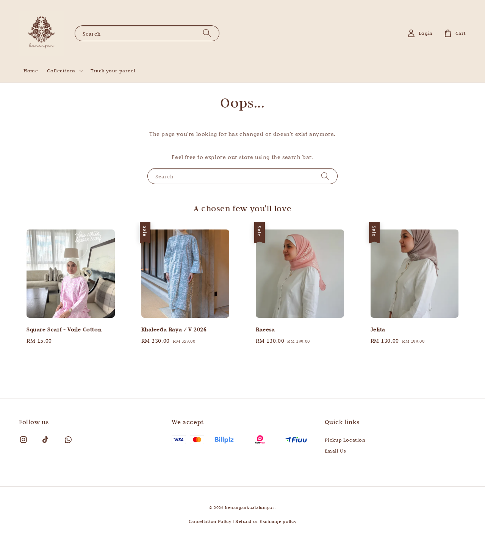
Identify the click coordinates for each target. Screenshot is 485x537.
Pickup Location (345, 440)
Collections (61, 70)
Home (30, 70)
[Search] (207, 33)
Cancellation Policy (210, 521)
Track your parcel (113, 70)
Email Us (335, 451)
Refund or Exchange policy (266, 521)
